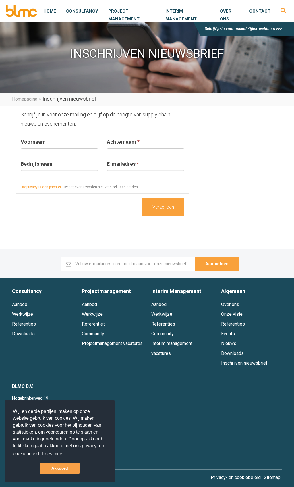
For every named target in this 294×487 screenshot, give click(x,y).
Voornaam (33, 142)
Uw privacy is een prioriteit (41, 187)
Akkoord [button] (59, 468)
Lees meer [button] (53, 453)
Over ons (230, 304)
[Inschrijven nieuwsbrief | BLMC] (21, 11)
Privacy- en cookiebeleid (236, 478)
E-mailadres (123, 164)
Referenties (24, 324)
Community (93, 333)
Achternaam (123, 142)
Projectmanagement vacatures (112, 343)
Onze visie (232, 314)
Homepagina (24, 99)
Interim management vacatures (171, 348)
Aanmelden (217, 263)
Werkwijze (22, 314)
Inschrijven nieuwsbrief (244, 363)
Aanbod (19, 304)
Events (228, 333)
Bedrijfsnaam (37, 164)
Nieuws (228, 343)
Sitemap (272, 478)
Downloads (23, 333)
